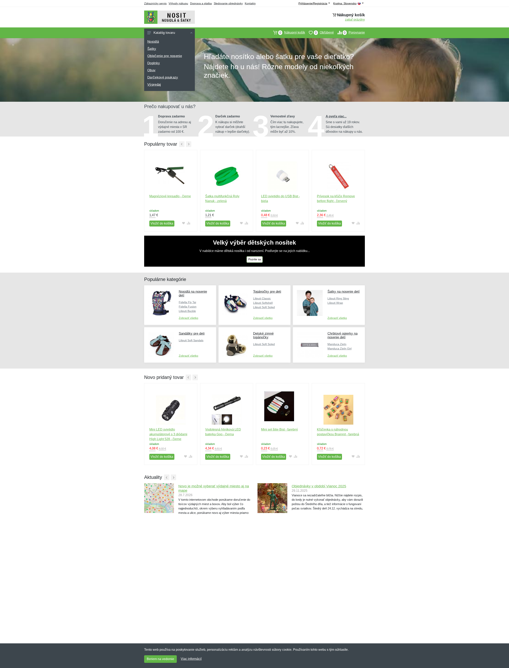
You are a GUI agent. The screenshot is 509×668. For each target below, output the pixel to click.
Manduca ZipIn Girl (339, 348)
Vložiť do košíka (162, 223)
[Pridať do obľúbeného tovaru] (183, 223)
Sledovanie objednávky (228, 3)
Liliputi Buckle (187, 311)
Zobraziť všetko (188, 317)
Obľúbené (324, 32)
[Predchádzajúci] (182, 144)
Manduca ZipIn (336, 344)
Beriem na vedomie (160, 659)
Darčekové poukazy (162, 77)
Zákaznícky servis (155, 3)
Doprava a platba (201, 3)
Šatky (151, 49)
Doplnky (153, 63)
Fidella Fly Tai (187, 302)
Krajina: (344, 3)
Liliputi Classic (262, 298)
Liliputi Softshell (263, 302)
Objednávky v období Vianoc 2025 (319, 486)
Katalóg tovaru (164, 33)
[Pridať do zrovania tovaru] (188, 223)
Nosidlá (153, 42)
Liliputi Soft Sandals (191, 340)
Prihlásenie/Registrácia (312, 3)
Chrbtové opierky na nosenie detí (342, 335)
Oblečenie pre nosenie (164, 56)
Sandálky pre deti (192, 333)
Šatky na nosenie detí (343, 291)
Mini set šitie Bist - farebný (279, 429)
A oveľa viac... (336, 116)
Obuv (151, 70)
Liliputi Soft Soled (264, 307)
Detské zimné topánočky (263, 335)
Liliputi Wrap (335, 302)
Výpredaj (154, 84)
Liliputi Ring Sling (338, 298)
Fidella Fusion (187, 306)
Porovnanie (354, 32)
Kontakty (250, 3)
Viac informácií (191, 658)
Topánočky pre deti (267, 291)
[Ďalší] (188, 144)
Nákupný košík (292, 32)
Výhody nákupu (178, 3)
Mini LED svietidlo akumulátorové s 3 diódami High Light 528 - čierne (168, 434)
